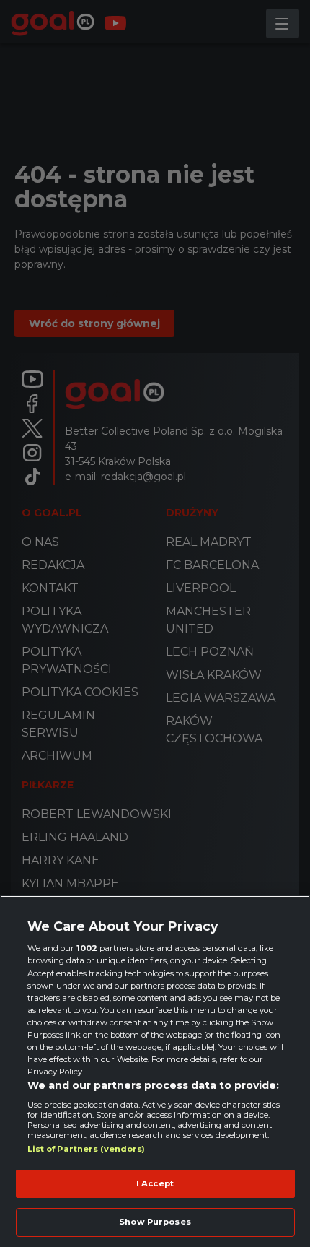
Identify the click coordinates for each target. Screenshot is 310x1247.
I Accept (155, 1183)
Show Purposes (154, 1222)
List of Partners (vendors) (86, 1149)
